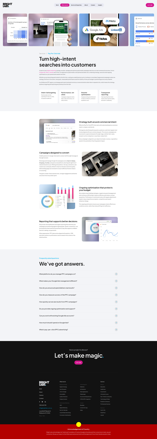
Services (42, 53)
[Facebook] (39, 401)
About (86, 5)
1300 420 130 (42, 405)
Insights (100, 5)
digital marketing (51, 70)
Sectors (102, 381)
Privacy (40, 415)
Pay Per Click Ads (54, 53)
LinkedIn (51, 72)
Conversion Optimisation (65, 415)
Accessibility (62, 394)
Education (102, 386)
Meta (47, 72)
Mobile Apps (83, 394)
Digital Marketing (63, 407)
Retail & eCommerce (105, 401)
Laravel (102, 415)
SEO (61, 405)
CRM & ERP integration (85, 399)
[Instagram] (42, 401)
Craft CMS (102, 410)
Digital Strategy (63, 386)
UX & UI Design (63, 391)
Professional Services (105, 404)
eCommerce (83, 389)
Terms (44, 415)
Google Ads (42, 72)
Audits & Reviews (63, 396)
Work (57, 5)
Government (103, 391)
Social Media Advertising (65, 412)
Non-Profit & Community (106, 396)
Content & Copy (84, 407)
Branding (82, 405)
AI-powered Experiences (85, 396)
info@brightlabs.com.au (45, 408)
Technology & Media (105, 399)
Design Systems (63, 399)
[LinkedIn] (45, 401)
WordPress (102, 412)
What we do (65, 5)
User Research (63, 389)
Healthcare (103, 389)
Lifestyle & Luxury (104, 394)
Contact (41, 398)
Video (81, 410)
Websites (82, 386)
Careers (93, 5)
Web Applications (84, 391)
